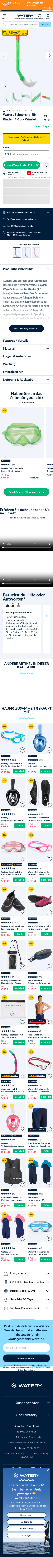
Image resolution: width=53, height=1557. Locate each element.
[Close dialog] (47, 1470)
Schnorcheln (26, 1528)
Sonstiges (26, 1535)
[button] (3, 55)
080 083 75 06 (28, 1431)
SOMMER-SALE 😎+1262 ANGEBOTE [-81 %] (15, 32)
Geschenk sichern (26, 1358)
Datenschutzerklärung (26, 1370)
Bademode (26, 1521)
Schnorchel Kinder (26, 110)
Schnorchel (11, 110)
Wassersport (27, 1515)
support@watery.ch (30, 1437)
